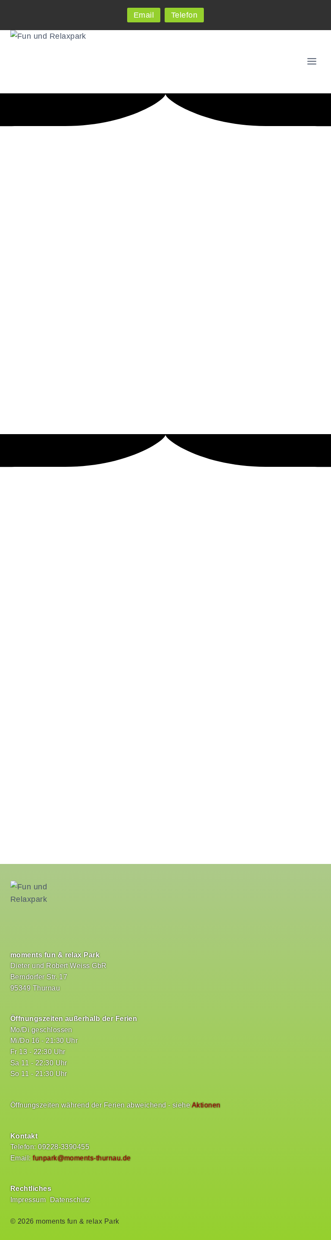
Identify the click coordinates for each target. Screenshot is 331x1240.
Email (144, 15)
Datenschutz (70, 1199)
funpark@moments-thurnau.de (82, 1158)
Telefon (184, 15)
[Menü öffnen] (312, 61)
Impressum (28, 1199)
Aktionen (206, 1105)
